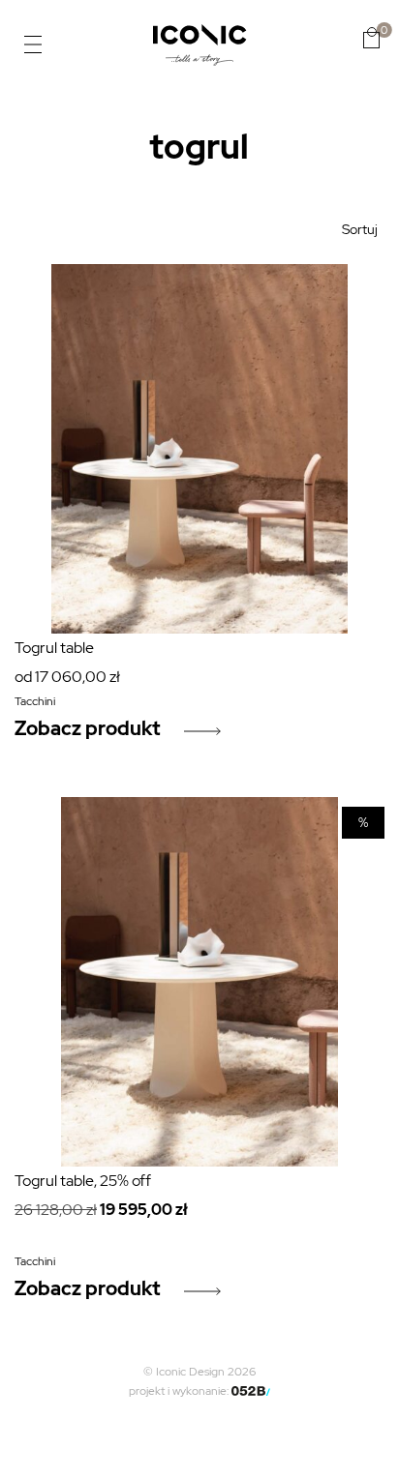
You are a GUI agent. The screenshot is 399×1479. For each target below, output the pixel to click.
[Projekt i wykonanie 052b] (250, 1391)
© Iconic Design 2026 (199, 1371)
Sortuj (360, 229)
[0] (371, 37)
